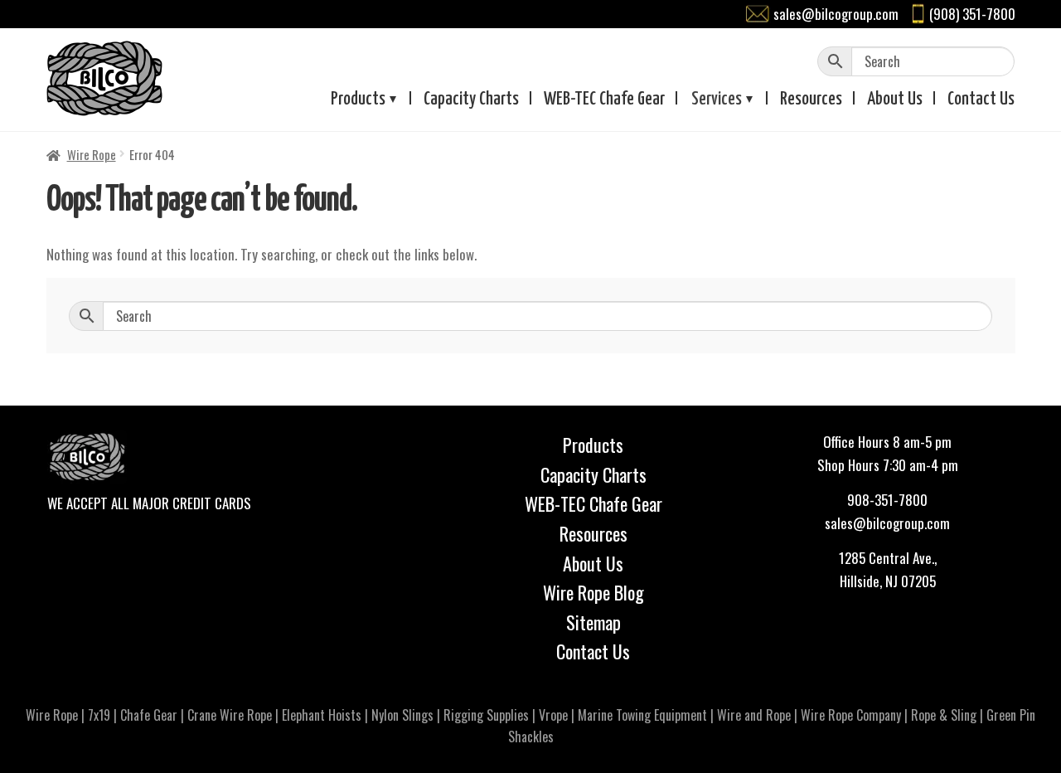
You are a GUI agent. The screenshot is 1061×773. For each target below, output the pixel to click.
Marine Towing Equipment (642, 715)
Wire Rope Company (851, 715)
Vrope (553, 715)
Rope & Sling (943, 715)
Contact (981, 99)
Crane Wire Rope (229, 715)
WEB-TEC (604, 99)
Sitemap (593, 622)
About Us (593, 563)
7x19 (99, 715)
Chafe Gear (148, 715)
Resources (811, 99)
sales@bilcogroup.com (836, 13)
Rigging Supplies (486, 715)
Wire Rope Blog (593, 592)
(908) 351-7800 (972, 13)
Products (358, 99)
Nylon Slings (402, 715)
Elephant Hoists (321, 715)
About (895, 99)
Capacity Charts (471, 99)
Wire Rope (91, 154)
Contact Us (593, 651)
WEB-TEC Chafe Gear (593, 503)
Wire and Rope (754, 715)
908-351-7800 (887, 499)
